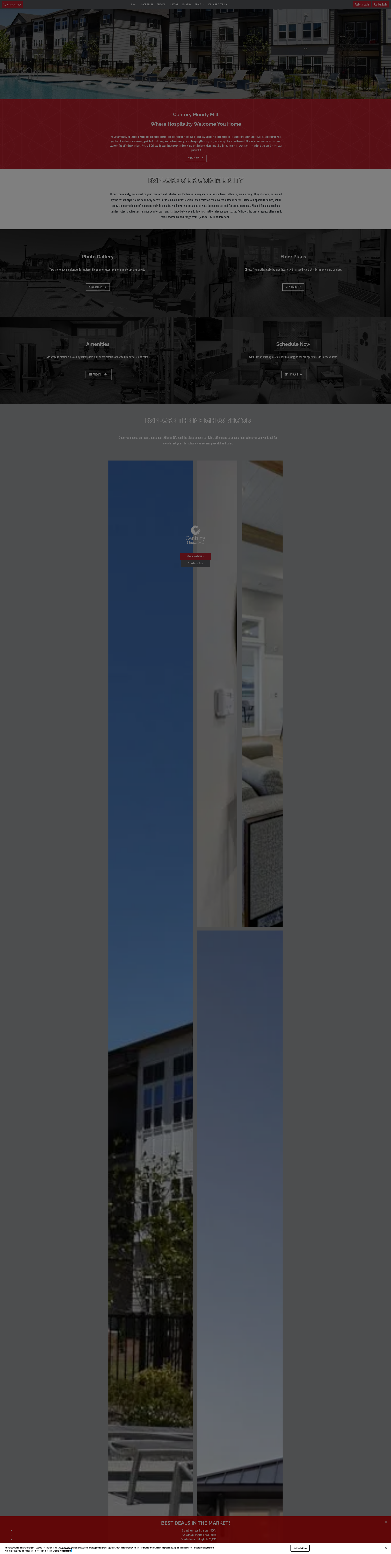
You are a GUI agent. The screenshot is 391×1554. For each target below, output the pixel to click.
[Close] (386, 1548)
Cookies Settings (300, 1548)
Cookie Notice (65, 1550)
